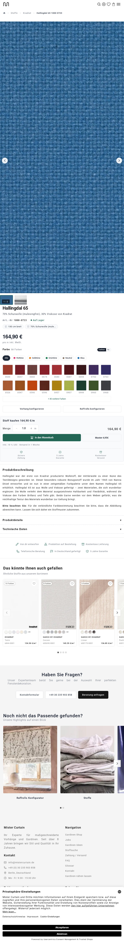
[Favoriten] (108, 4)
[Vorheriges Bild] (5, 160)
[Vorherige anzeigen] (6, 612)
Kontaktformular (29, 695)
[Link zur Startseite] (50, 4)
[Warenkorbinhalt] (113, 4)
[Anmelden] (104, 4)
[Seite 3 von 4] (63, 652)
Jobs (68, 840)
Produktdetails (13, 520)
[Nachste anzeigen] (117, 612)
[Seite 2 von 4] (60, 652)
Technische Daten (15, 529)
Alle (6, 358)
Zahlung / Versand (76, 855)
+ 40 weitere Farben (57, 399)
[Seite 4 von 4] (66, 652)
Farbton (102, 350)
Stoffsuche (71, 850)
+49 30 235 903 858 (60, 695)
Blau (82, 358)
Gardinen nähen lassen (78, 876)
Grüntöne (53, 358)
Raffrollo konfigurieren (92, 409)
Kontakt (69, 871)
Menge (62, 428)
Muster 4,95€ (101, 437)
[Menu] (118, 4)
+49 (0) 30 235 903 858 (21, 867)
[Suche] (99, 4)
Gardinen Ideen (74, 845)
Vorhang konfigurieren (32, 409)
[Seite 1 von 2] (60, 807)
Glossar (69, 865)
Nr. (108, 350)
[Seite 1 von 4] (58, 652)
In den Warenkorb (44, 437)
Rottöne (20, 358)
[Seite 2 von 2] (63, 807)
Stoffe (14, 13)
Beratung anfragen (93, 695)
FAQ (67, 860)
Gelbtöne (36, 358)
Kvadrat (27, 13)
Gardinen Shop (73, 834)
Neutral (68, 358)
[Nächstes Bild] (119, 160)
